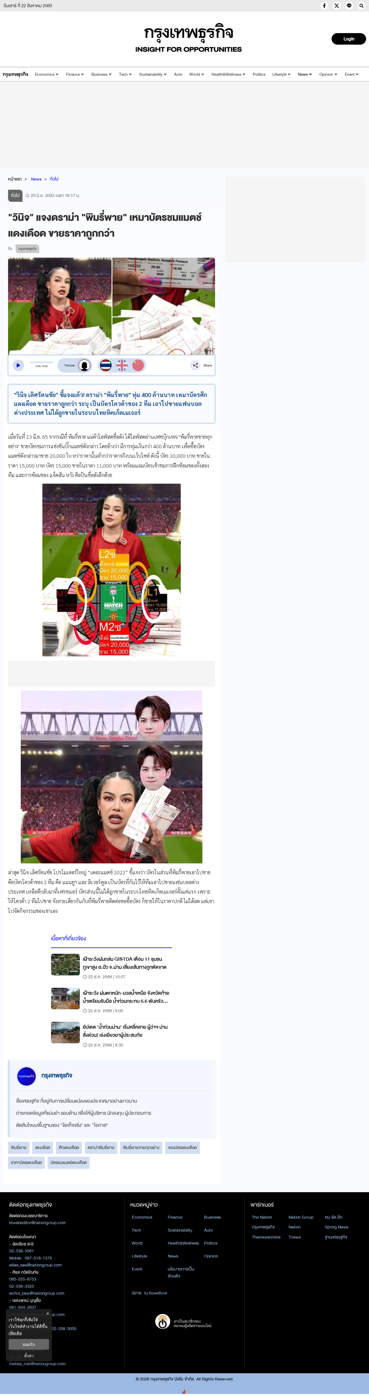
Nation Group (301, 1217)
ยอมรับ (29, 1344)
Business (99, 74)
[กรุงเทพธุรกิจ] (15, 74)
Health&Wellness (226, 74)
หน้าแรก (15, 179)
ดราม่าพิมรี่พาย (101, 1147)
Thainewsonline (266, 1237)
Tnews (295, 1237)
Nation (295, 1227)
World (194, 74)
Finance (73, 74)
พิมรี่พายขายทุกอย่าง (141, 1147)
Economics (44, 74)
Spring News (336, 1227)
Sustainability (151, 74)
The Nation (262, 1217)
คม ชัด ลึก (333, 1217)
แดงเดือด (42, 1147)
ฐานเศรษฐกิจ (336, 1237)
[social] (324, 6)
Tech (123, 74)
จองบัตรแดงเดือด (182, 1147)
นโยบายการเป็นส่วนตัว (181, 1272)
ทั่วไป (54, 179)
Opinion (326, 74)
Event (350, 74)
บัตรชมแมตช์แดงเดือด (68, 1162)
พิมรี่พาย (19, 1147)
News (303, 74)
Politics (259, 74)
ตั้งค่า (29, 1355)
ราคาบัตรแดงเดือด (26, 1162)
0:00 (38, 366)
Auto (178, 74)
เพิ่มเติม (15, 1333)
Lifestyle (279, 74)
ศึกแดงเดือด (69, 1147)
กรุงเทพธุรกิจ (263, 1227)
